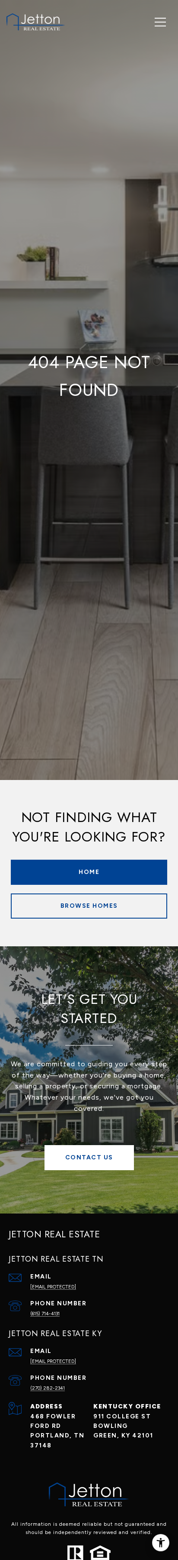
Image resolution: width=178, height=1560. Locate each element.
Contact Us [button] (89, 1157)
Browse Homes (89, 905)
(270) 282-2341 (47, 1388)
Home (89, 872)
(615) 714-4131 (45, 1314)
